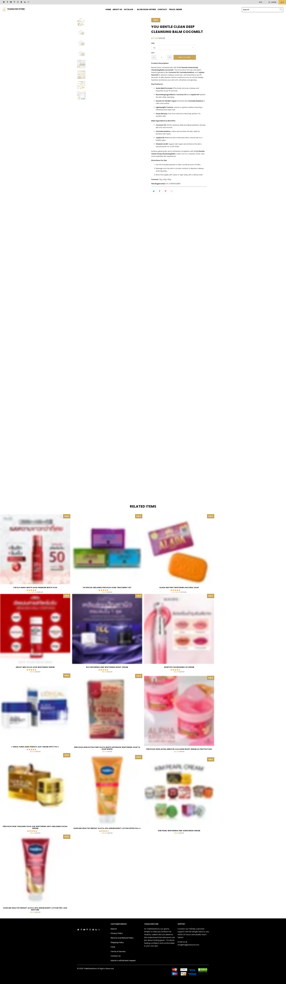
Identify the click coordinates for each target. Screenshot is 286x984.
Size (152, 43)
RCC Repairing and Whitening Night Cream (107, 629)
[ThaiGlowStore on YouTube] (11, 2)
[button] (31, 590)
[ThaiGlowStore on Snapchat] (21, 2)
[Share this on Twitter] (153, 191)
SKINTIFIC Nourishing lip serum (179, 629)
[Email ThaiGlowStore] (28, 2)
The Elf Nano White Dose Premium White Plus (35, 549)
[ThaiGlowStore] (24, 9)
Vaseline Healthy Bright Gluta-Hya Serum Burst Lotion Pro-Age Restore (35, 870)
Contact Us (116, 956)
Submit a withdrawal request (123, 960)
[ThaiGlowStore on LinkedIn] (25, 2)
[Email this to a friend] (171, 191)
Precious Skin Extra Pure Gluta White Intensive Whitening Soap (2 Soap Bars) (107, 709)
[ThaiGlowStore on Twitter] (4, 2)
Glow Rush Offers (146, 9)
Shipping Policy (117, 942)
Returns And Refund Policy (122, 938)
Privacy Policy (117, 933)
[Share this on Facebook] (159, 191)
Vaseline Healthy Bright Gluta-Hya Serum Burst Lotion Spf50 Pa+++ (107, 790)
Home (108, 9)
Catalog (129, 9)
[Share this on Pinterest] (165, 191)
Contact (162, 9)
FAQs (113, 947)
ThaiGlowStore (90, 968)
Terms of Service (118, 951)
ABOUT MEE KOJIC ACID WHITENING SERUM (35, 629)
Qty (153, 53)
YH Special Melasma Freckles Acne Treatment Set (107, 549)
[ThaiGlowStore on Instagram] (18, 2)
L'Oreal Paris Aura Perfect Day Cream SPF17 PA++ (35, 708)
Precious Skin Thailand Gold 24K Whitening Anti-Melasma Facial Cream (35, 788)
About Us (117, 9)
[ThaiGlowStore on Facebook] (7, 2)
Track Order (175, 9)
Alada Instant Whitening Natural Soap (179, 549)
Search (114, 929)
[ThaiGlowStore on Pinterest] (14, 2)
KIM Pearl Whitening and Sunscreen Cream (179, 792)
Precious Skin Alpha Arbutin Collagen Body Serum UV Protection (179, 711)
